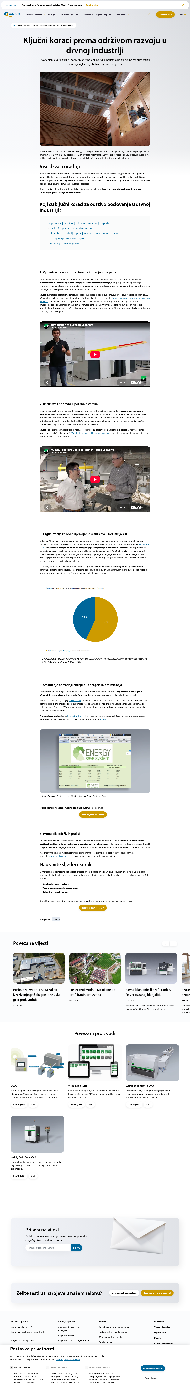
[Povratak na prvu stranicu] (11, 14)
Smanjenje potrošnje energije (66, 238)
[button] (165, 944)
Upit (33, 1104)
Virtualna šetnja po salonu (124, 1292)
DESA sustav (75, 700)
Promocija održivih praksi (64, 243)
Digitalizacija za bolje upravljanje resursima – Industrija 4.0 (83, 233)
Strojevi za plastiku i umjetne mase (73, 1340)
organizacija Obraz (58, 856)
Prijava (76, 1247)
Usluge (51, 14)
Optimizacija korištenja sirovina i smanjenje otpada (79, 223)
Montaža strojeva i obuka (111, 1337)
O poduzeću (120, 14)
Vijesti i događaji (104, 14)
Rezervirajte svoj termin (93, 907)
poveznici (103, 719)
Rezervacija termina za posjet (157, 1292)
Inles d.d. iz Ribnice (76, 716)
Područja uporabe (69, 14)
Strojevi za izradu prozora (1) (24, 1340)
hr (181, 14)
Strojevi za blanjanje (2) (22, 1327)
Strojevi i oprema (34, 14)
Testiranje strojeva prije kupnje (113, 1332)
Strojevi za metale (66, 1335)
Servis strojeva (105, 1342)
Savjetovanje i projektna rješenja (114, 1327)
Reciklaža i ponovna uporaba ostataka (71, 228)
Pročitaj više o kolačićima (68, 1359)
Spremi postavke (153, 1378)
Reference (88, 14)
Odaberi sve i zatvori (153, 1368)
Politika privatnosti (163, 1343)
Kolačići (157, 1338)
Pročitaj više (19, 1104)
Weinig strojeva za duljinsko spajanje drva (90, 433)
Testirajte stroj (165, 14)
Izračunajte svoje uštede (92, 814)
